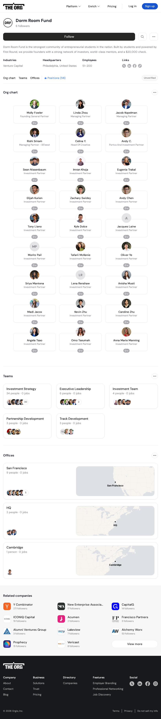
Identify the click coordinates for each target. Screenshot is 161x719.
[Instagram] (155, 683)
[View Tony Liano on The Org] (34, 218)
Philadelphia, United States (60, 66)
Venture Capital (13, 66)
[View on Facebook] (134, 66)
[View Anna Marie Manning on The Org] (126, 332)
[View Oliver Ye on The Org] (126, 246)
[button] (34, 114)
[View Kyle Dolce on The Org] (80, 218)
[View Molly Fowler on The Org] (34, 104)
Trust (36, 689)
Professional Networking (108, 689)
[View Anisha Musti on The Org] (126, 275)
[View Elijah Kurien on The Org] (34, 189)
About (7, 683)
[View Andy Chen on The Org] (126, 189)
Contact (8, 689)
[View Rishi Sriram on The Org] (34, 133)
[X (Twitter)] (132, 683)
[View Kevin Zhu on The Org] (80, 303)
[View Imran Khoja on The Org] (80, 161)
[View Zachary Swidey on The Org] (80, 189)
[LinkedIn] (139, 683)
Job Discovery (102, 694)
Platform (71, 6)
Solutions (38, 683)
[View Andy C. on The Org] (126, 133)
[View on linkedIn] (129, 66)
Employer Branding (104, 683)
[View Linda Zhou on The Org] (80, 104)
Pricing (37, 694)
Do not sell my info (147, 711)
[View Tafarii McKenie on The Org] (80, 246)
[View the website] (140, 66)
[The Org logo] (13, 665)
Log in (132, 6)
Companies (70, 683)
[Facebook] (147, 683)
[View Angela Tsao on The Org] (34, 332)
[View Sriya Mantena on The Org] (34, 275)
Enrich (92, 6)
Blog (5, 694)
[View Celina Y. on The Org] (80, 133)
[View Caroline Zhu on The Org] (126, 303)
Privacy (128, 711)
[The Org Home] (13, 6)
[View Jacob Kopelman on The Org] (126, 104)
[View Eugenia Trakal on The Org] (126, 161)
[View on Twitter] (124, 66)
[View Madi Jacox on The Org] (34, 303)
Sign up (150, 6)
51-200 (87, 66)
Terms (116, 711)
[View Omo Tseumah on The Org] (80, 332)
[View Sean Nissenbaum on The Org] (34, 161)
